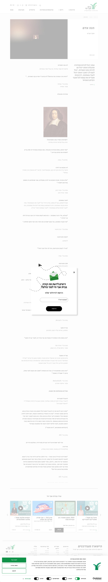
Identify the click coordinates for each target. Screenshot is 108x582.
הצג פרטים (28, 578)
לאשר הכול (14, 560)
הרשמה (54, 308)
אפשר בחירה (14, 565)
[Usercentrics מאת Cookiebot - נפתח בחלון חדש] (97, 578)
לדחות (14, 571)
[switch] (65, 578)
